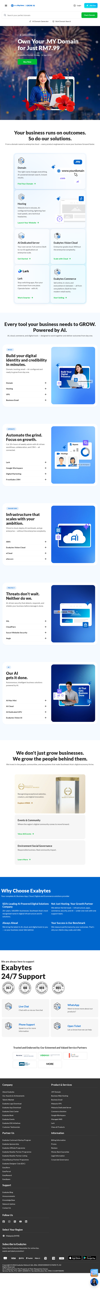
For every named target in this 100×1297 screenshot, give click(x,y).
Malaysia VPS (56, 1104)
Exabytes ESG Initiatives (11, 1123)
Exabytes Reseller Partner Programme (16, 1152)
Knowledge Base (8, 1200)
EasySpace (6, 1179)
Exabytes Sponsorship (10, 1144)
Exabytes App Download (11, 1107)
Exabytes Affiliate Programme (13, 1148)
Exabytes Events (8, 1119)
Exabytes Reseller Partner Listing (14, 1156)
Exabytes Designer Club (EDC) (13, 1164)
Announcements (8, 1196)
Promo (53, 1144)
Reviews (54, 1148)
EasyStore (6, 1167)
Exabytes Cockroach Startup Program (16, 1140)
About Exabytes (8, 1092)
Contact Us (6, 1208)
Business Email (56, 1100)
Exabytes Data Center (10, 1111)
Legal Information (58, 1156)
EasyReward (7, 1175)
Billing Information (58, 1140)
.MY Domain (56, 1092)
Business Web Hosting (59, 1096)
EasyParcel (6, 1171)
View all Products (58, 1127)
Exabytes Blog (7, 1192)
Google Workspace (58, 1115)
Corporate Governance (60, 1160)
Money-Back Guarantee (60, 1152)
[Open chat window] (94, 1282)
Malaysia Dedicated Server (61, 1107)
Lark (53, 1123)
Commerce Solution (58, 1111)
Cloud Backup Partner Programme (15, 1160)
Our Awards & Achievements (13, 1096)
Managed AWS (56, 1119)
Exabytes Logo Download (11, 1104)
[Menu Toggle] (6, 5)
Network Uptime (8, 1204)
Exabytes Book (7, 1115)
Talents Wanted (8, 1100)
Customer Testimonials (11, 1127)
